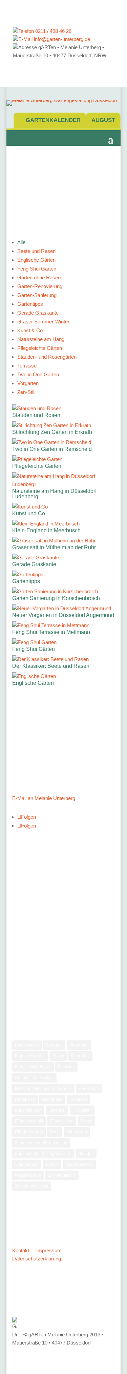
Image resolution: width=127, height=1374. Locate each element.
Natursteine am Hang (40, 339)
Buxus (58, 1056)
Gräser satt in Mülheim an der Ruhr (54, 547)
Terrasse (27, 366)
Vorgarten (28, 383)
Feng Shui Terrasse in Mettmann (51, 632)
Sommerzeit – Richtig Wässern (43, 1153)
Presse (25, 939)
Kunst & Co (30, 330)
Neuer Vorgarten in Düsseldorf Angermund (63, 615)
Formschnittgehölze (33, 1066)
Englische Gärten (36, 260)
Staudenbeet (27, 1164)
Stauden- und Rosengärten (47, 357)
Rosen (24, 962)
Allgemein (28, 883)
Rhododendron (29, 1132)
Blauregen (79, 1045)
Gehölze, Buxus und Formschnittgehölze (62, 894)
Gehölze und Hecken (34, 1077)
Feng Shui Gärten (33, 649)
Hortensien (25, 1099)
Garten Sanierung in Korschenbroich (56, 598)
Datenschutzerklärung (36, 1258)
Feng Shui (80, 1056)
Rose (55, 1132)
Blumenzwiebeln (30, 1056)
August (103, 120)
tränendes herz (79, 1164)
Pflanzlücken (61, 1121)
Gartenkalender (53, 120)
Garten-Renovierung (39, 286)
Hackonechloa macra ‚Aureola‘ (43, 1088)
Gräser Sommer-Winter (43, 321)
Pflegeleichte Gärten (39, 348)
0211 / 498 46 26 (52, 31)
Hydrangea (52, 1099)
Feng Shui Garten (36, 269)
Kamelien (78, 1099)
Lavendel (57, 1110)
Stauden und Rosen (36, 415)
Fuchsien (66, 1066)
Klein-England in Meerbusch (46, 530)
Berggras (54, 1045)
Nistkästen (82, 1110)
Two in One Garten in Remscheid (52, 449)
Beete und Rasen (36, 251)
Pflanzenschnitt (29, 1121)
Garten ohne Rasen (39, 277)
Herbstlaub (89, 1088)
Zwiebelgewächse (37, 996)
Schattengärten (34, 974)
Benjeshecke (27, 1045)
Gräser (25, 906)
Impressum (49, 1250)
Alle (21, 242)
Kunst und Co (28, 513)
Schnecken (76, 1132)
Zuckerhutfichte (62, 1175)
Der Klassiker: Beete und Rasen (50, 666)
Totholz (52, 1164)
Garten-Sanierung (37, 295)
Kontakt (20, 1250)
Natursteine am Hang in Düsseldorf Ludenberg (54, 493)
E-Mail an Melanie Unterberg (43, 798)
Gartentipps (30, 304)
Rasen (86, 1121)
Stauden (26, 985)
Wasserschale (28, 1175)
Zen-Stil (25, 392)
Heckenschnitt (33, 917)
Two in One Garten (38, 374)
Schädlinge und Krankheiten (41, 1142)
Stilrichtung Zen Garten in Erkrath (52, 432)
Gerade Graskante (38, 313)
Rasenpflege (31, 951)
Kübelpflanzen (28, 1110)
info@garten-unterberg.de (61, 39)
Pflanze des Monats (39, 928)
